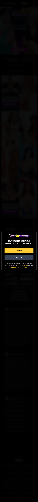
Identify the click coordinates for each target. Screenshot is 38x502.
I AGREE (19, 251)
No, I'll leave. (23, 267)
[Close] (34, 233)
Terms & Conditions (22, 265)
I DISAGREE (19, 258)
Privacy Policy (15, 267)
